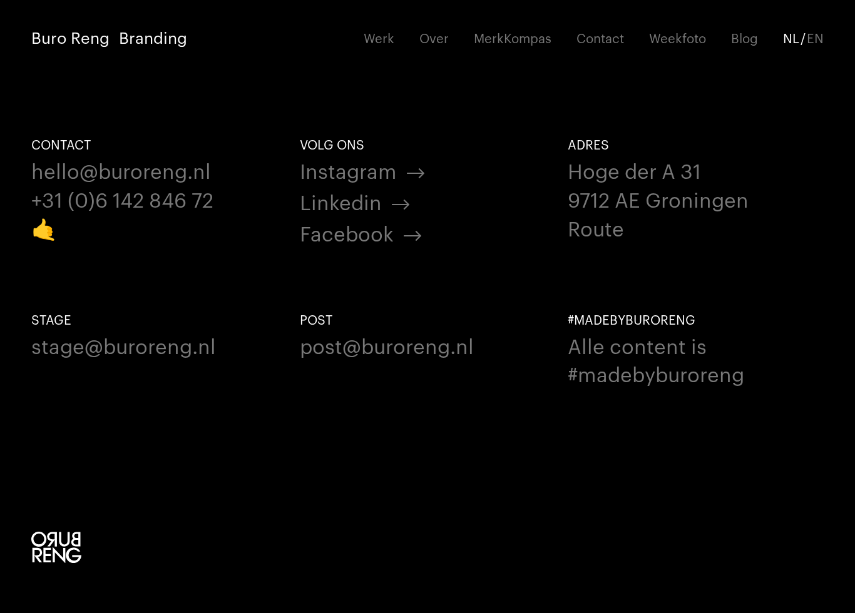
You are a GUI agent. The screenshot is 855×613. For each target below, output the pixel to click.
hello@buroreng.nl (121, 169)
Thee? (141, 37)
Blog (744, 37)
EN (815, 37)
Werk (379, 37)
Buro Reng (70, 37)
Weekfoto (677, 37)
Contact (600, 37)
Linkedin (341, 201)
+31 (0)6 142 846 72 (122, 198)
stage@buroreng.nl (123, 345)
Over (434, 37)
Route (596, 227)
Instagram (348, 169)
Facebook (347, 232)
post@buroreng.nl (387, 345)
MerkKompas (512, 37)
